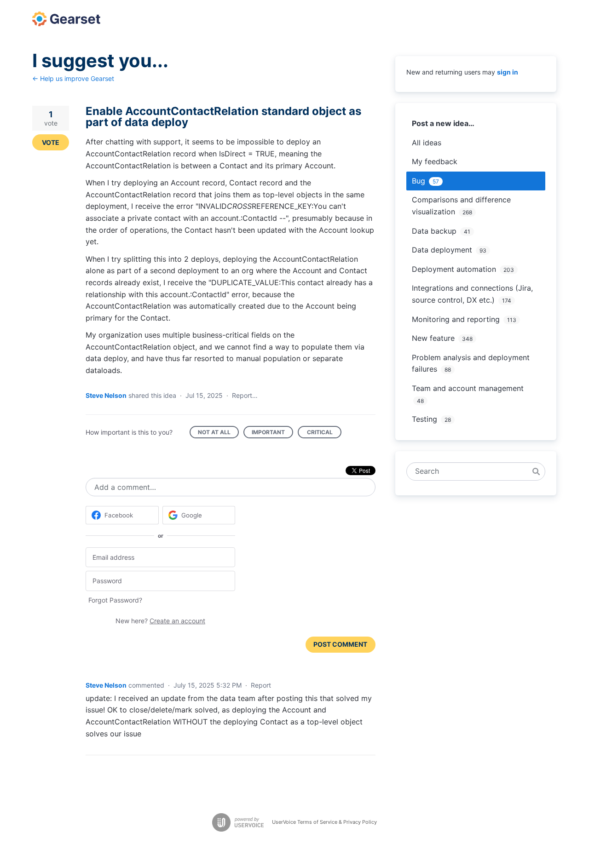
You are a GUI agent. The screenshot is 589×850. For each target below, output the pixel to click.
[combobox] (471, 471)
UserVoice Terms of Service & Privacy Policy (324, 822)
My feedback (434, 161)
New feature (433, 338)
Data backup (434, 230)
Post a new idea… (443, 123)
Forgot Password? (115, 600)
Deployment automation (454, 269)
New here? (160, 621)
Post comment (340, 644)
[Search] (536, 471)
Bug (418, 180)
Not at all (218, 433)
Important (272, 433)
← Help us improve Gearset (73, 78)
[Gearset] (66, 18)
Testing (424, 419)
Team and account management (468, 388)
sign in (507, 72)
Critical (324, 433)
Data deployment (442, 249)
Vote (50, 142)
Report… (245, 395)
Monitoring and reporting (456, 319)
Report (261, 685)
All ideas (426, 142)
